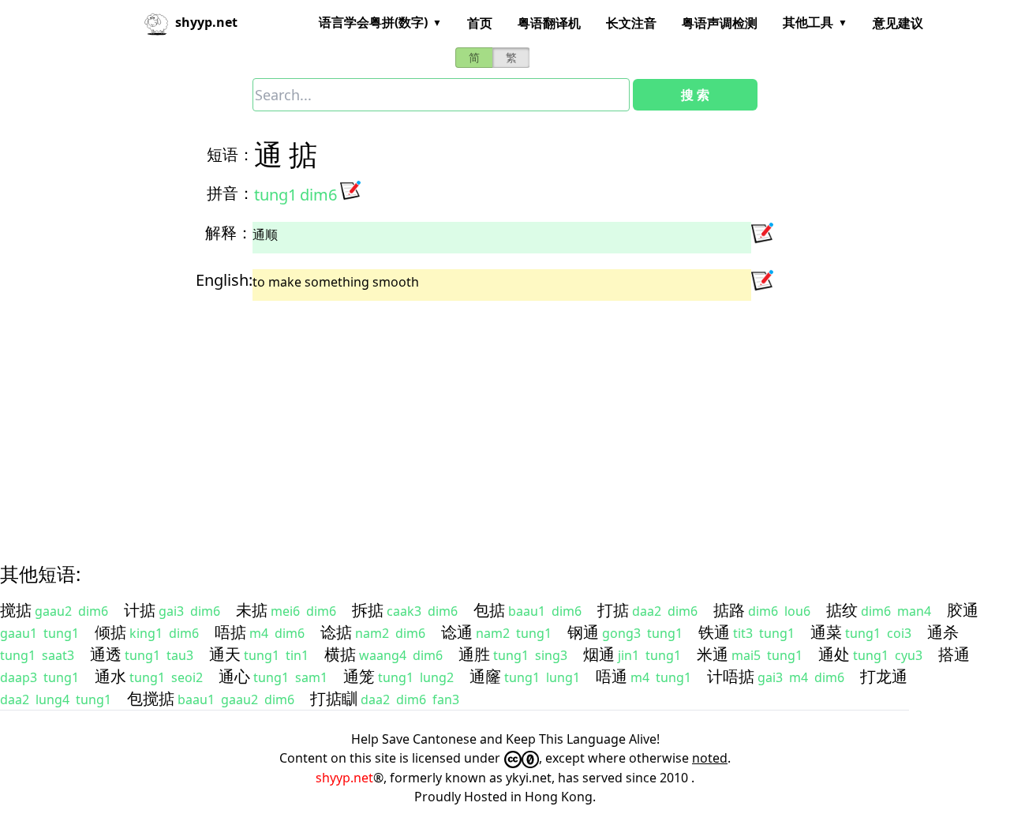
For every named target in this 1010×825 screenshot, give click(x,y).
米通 (712, 654)
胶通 (962, 610)
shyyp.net (344, 777)
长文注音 (631, 23)
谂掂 (336, 632)
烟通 (599, 654)
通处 (834, 654)
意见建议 (898, 23)
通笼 (359, 676)
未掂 (251, 610)
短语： (230, 154)
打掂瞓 (333, 698)
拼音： (230, 193)
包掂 (489, 610)
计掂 (139, 610)
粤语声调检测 (720, 23)
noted (710, 758)
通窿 (485, 676)
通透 (106, 654)
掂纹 (842, 610)
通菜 (826, 632)
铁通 (714, 632)
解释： (228, 232)
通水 (110, 676)
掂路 (729, 610)
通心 (234, 676)
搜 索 (695, 94)
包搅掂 (150, 698)
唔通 (611, 676)
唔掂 (230, 632)
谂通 (457, 632)
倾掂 (110, 632)
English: (224, 280)
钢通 (583, 632)
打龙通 (883, 676)
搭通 (954, 654)
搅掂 (16, 610)
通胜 (474, 654)
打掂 (613, 610)
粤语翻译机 (549, 23)
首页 (479, 23)
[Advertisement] (476, 417)
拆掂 (367, 610)
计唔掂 (730, 676)
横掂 (340, 654)
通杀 (943, 632)
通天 (225, 654)
